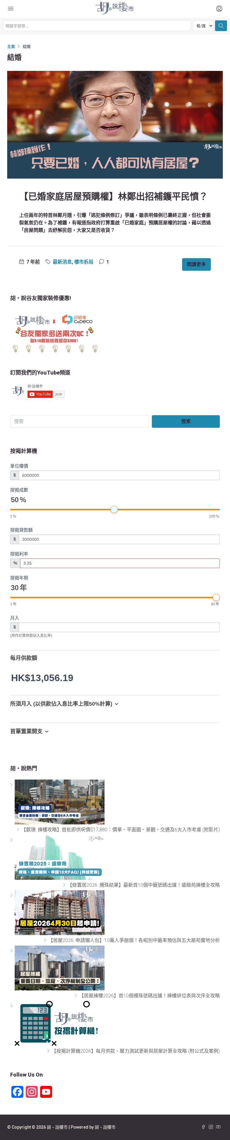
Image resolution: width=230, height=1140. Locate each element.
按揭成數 (19, 489)
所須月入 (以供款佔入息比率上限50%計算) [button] (61, 704)
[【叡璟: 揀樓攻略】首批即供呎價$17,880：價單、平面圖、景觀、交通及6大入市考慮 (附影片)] (19, 829)
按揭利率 (19, 553)
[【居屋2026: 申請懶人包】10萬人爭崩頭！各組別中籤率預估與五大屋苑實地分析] (46, 940)
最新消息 (62, 262)
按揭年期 (19, 577)
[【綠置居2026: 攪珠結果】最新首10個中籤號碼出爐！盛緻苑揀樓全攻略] (65, 885)
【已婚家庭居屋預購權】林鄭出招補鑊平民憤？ (113, 196)
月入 (14, 617)
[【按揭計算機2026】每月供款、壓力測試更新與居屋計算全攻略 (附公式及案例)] (49, 1051)
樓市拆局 (83, 262)
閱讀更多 (196, 264)
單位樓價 (19, 465)
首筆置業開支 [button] (26, 731)
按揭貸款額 (21, 529)
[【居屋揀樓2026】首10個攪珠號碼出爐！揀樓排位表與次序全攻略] (77, 996)
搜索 (186, 421)
